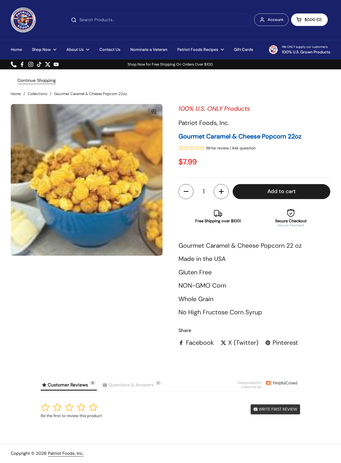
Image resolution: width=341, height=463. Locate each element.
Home (16, 93)
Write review (217, 148)
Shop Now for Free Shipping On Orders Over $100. (170, 64)
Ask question (244, 148)
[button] (309, 19)
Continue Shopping (36, 80)
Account (275, 19)
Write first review (277, 409)
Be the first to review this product (71, 415)
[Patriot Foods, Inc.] (23, 19)
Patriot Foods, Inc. (65, 453)
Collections (37, 93)
